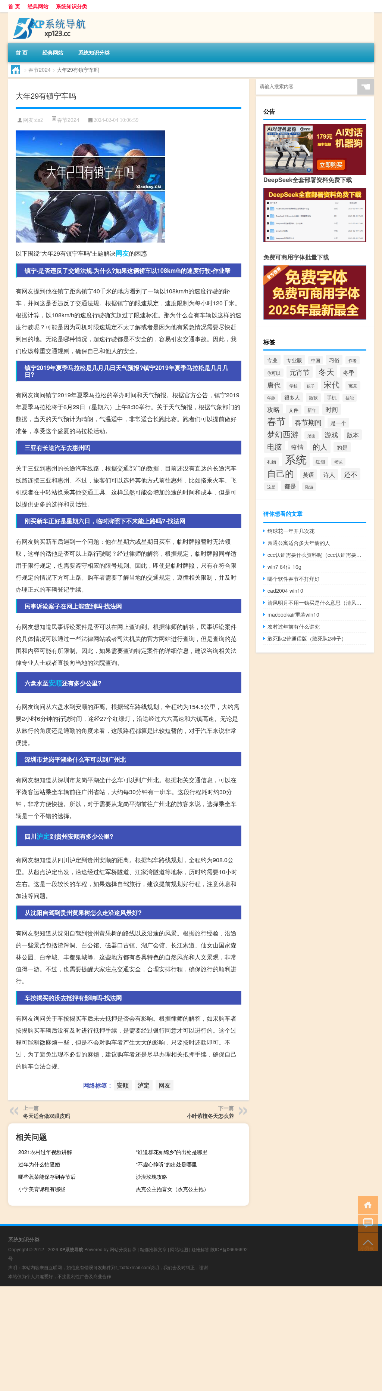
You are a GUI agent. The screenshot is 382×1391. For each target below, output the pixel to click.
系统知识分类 (71, 6)
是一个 (338, 422)
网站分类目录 (123, 1249)
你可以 (274, 373)
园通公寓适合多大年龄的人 (298, 542)
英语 (308, 474)
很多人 (292, 397)
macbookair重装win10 (293, 614)
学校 (293, 386)
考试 (338, 462)
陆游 (309, 487)
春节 (276, 421)
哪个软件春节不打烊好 (293, 578)
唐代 (274, 384)
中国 (315, 360)
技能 (349, 398)
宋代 (331, 384)
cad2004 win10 (285, 590)
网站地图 (179, 1249)
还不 (350, 474)
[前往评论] (366, 1223)
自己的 (280, 473)
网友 (122, 253)
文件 (293, 409)
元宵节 (299, 372)
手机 (331, 397)
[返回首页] (366, 1204)
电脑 (274, 446)
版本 (353, 435)
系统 (296, 458)
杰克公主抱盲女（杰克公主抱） (172, 1189)
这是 (271, 487)
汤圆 (311, 435)
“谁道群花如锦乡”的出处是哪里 (171, 1152)
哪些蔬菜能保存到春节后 (47, 1176)
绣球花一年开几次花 (290, 530)
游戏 (331, 434)
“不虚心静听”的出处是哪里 (166, 1164)
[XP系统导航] (47, 14)
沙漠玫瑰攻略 (151, 1176)
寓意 (352, 385)
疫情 (297, 446)
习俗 (334, 360)
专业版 (294, 360)
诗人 (329, 474)
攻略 (273, 409)
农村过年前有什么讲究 (293, 626)
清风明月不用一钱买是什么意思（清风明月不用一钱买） (316, 602)
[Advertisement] (191, 1338)
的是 (342, 447)
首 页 (14, 6)
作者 (352, 360)
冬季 (348, 372)
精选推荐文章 (153, 1249)
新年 (311, 410)
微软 (313, 397)
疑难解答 (200, 1249)
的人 (320, 446)
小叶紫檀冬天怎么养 (210, 1115)
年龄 (271, 398)
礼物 (271, 462)
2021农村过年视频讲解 (45, 1152)
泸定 (43, 836)
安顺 (55, 683)
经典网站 (38, 6)
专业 (272, 360)
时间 (331, 409)
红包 (320, 461)
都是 (290, 486)
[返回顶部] (366, 1241)
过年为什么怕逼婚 (39, 1164)
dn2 (39, 120)
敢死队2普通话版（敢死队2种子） (307, 638)
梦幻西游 (282, 433)
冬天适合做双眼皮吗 (46, 1115)
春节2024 (39, 69)
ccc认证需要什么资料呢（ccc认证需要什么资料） (316, 554)
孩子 (311, 386)
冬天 (326, 371)
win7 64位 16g (284, 566)
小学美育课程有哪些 (41, 1189)
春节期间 (308, 422)
